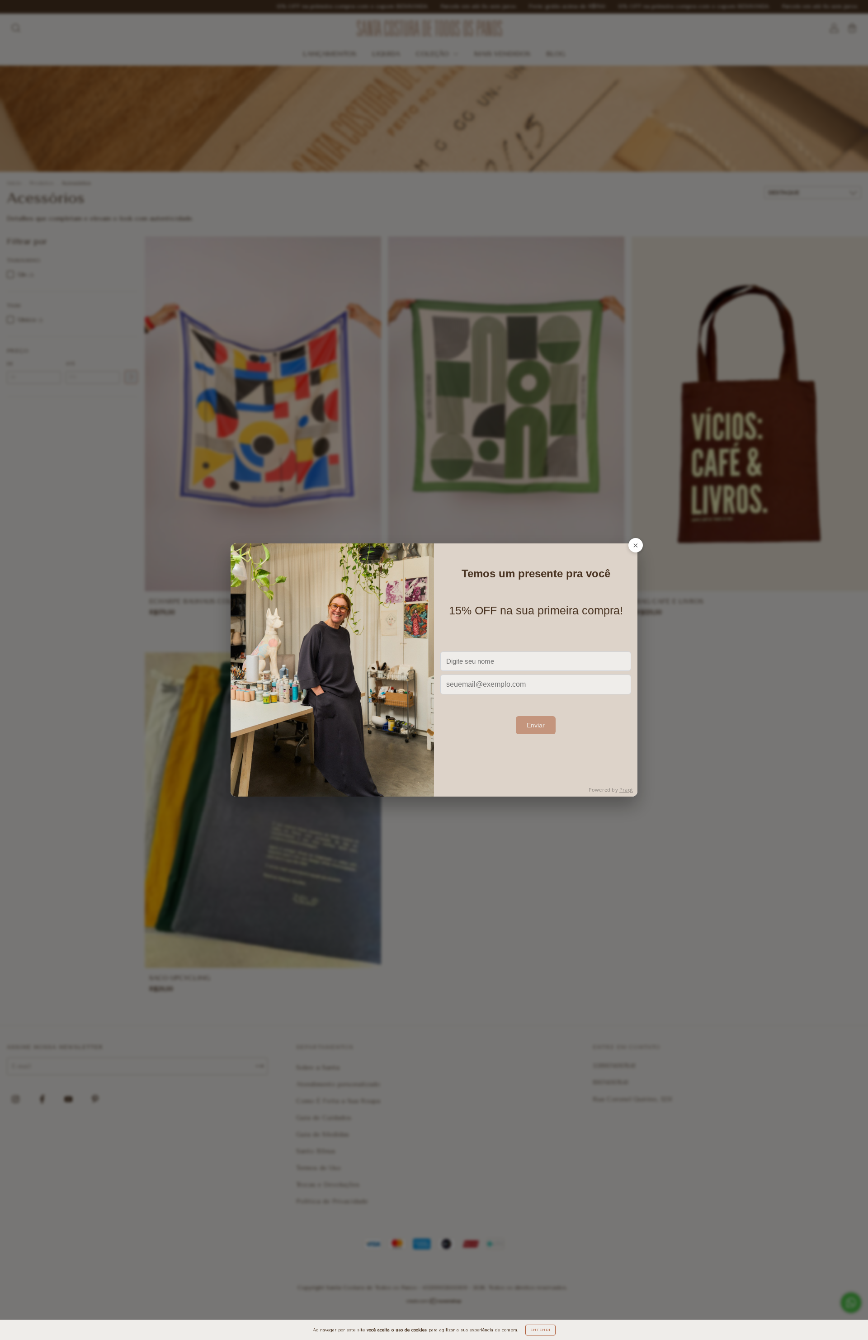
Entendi (540, 1330)
